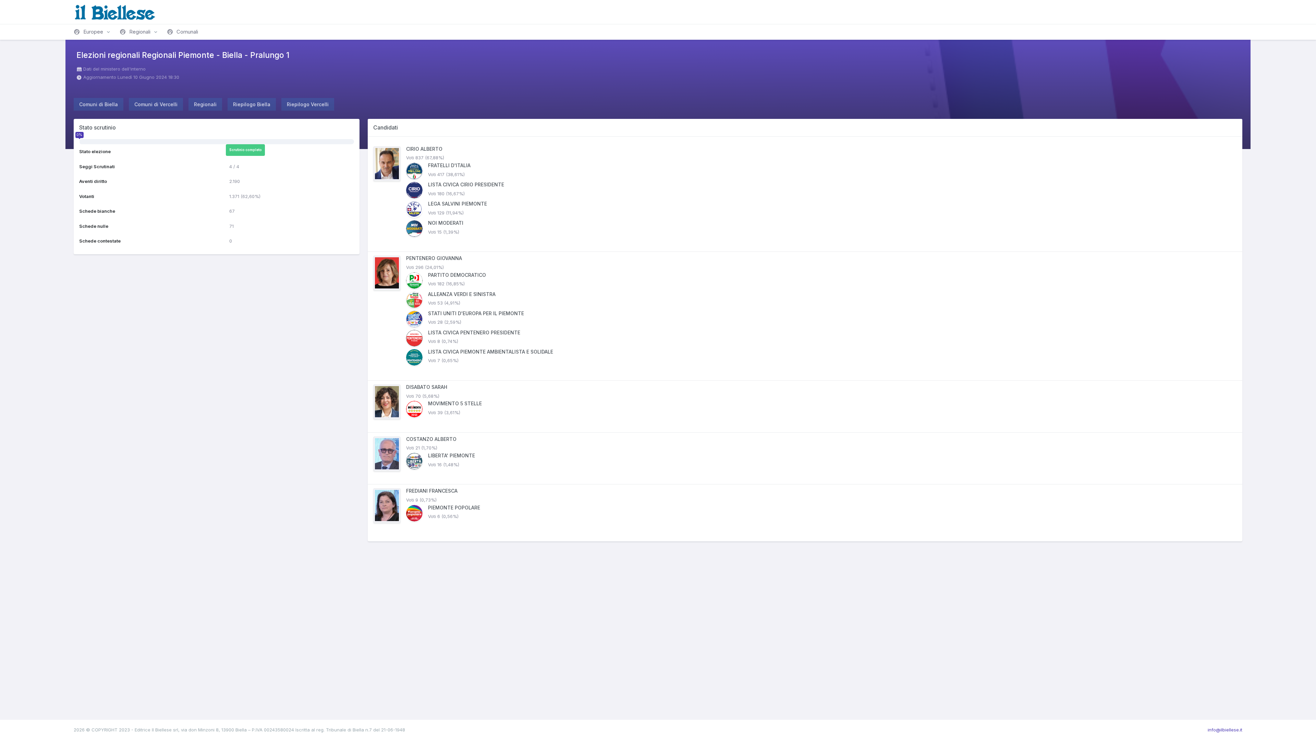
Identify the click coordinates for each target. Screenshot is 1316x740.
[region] (805, 339)
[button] (92, 32)
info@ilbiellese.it (1225, 729)
